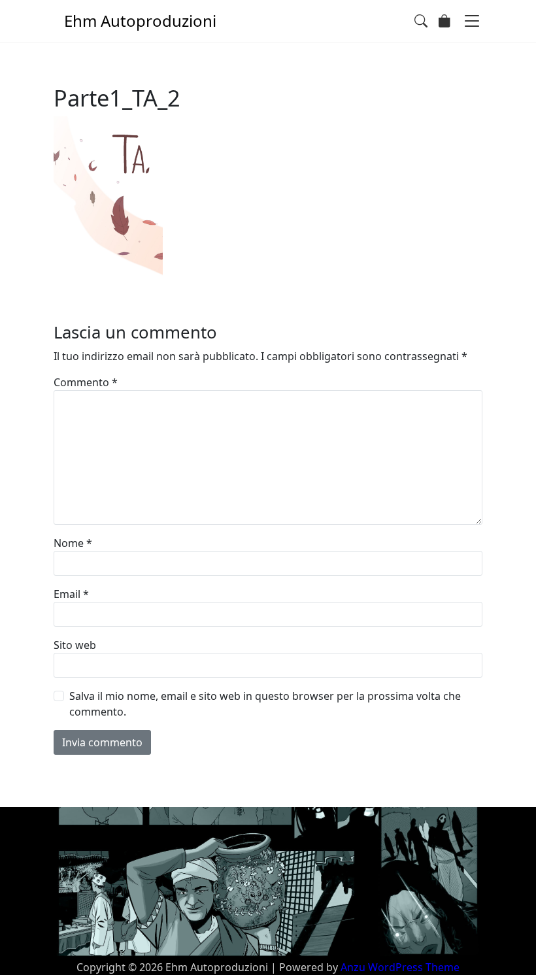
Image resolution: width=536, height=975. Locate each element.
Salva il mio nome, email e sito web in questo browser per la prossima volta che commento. (265, 704)
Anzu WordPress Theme (400, 967)
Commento (86, 382)
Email (71, 594)
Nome (73, 543)
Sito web (75, 645)
